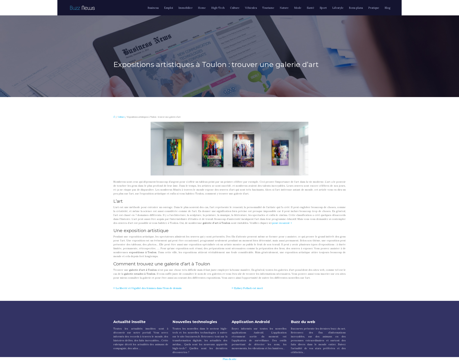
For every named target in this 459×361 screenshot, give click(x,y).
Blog (387, 7)
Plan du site (229, 359)
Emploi (168, 7)
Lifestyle (338, 7)
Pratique (373, 7)
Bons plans (356, 7)
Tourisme (268, 7)
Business (153, 7)
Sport (323, 7)
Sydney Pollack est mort (248, 288)
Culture (235, 7)
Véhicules (251, 7)
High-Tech (218, 7)
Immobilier (185, 7)
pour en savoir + (282, 223)
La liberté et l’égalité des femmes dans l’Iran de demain (148, 288)
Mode (297, 7)
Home (202, 7)
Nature (284, 7)
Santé (310, 7)
